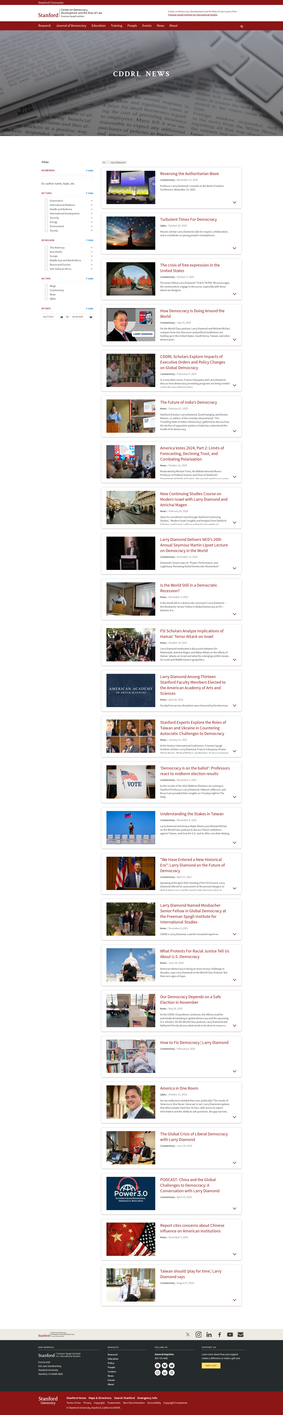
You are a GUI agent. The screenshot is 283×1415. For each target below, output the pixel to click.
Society (54, 230)
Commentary (57, 290)
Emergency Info (147, 1398)
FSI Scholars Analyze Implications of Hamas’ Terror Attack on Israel (192, 633)
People (132, 25)
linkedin (209, 1334)
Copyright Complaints (175, 1402)
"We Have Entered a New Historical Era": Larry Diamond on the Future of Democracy (192, 865)
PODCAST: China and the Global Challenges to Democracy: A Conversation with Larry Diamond (189, 1185)
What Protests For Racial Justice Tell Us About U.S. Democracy (194, 953)
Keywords (48, 170)
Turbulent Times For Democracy (188, 219)
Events (146, 25)
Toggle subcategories (91, 200)
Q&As (53, 298)
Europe (54, 256)
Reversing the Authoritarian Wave (189, 173)
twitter (188, 1334)
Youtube (172, 1365)
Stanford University (51, 2)
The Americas (57, 247)
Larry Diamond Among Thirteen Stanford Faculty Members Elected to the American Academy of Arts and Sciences (193, 685)
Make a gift (211, 1365)
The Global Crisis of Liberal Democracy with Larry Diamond (194, 1136)
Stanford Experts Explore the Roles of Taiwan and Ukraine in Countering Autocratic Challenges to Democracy (193, 728)
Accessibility (154, 1402)
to (67, 316)
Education (99, 25)
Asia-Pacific (56, 251)
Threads (172, 1372)
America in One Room (179, 1088)
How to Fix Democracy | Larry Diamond (194, 1042)
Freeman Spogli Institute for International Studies (192, 14)
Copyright (99, 1402)
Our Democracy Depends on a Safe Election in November (190, 999)
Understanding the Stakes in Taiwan (192, 813)
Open (234, 202)
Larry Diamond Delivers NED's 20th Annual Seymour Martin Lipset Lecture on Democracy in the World (194, 545)
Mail (157, 1365)
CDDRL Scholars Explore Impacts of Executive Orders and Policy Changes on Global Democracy (192, 362)
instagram (198, 1334)
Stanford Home (76, 1398)
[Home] (70, 13)
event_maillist (240, 1334)
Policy (111, 1363)
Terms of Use (73, 1402)
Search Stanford (124, 1398)
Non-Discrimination (134, 1402)
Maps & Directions (100, 1398)
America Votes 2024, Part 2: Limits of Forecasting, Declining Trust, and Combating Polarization (192, 453)
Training (116, 25)
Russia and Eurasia (60, 264)
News (160, 25)
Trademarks (114, 1402)
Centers (112, 1371)
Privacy (87, 1402)
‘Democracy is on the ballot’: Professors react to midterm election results (195, 770)
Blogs (53, 285)
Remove (106, 162)
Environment (57, 226)
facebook (219, 1334)
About (173, 25)
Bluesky (165, 1365)
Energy (53, 222)
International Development (64, 213)
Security (54, 217)
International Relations (62, 205)
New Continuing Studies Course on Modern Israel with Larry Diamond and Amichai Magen (193, 499)
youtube (230, 1334)
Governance (56, 200)
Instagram (157, 1372)
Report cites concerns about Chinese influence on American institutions (192, 1228)
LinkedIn (165, 1372)
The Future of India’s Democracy (188, 402)
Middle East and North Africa (65, 260)
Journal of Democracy (71, 25)
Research (44, 25)
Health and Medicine (61, 209)
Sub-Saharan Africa (60, 268)
